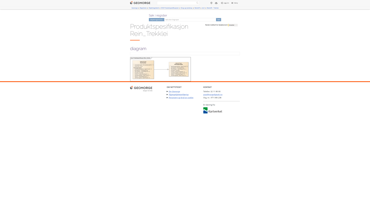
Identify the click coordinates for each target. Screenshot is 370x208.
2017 (203, 8)
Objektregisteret (154, 8)
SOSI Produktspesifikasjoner (170, 8)
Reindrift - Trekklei (213, 8)
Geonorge (135, 8)
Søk (218, 20)
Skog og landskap (186, 8)
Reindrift (197, 8)
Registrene (143, 8)
